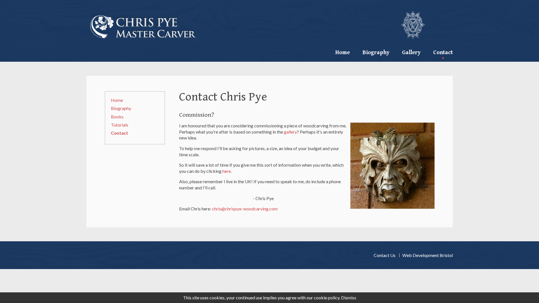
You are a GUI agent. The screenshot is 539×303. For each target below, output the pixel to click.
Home (342, 52)
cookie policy (326, 297)
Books (117, 116)
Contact (119, 133)
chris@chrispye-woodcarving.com (245, 208)
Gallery (411, 52)
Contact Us (385, 255)
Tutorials (119, 124)
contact (443, 52)
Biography (375, 52)
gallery (290, 131)
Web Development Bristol (427, 255)
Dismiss (348, 297)
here (226, 171)
